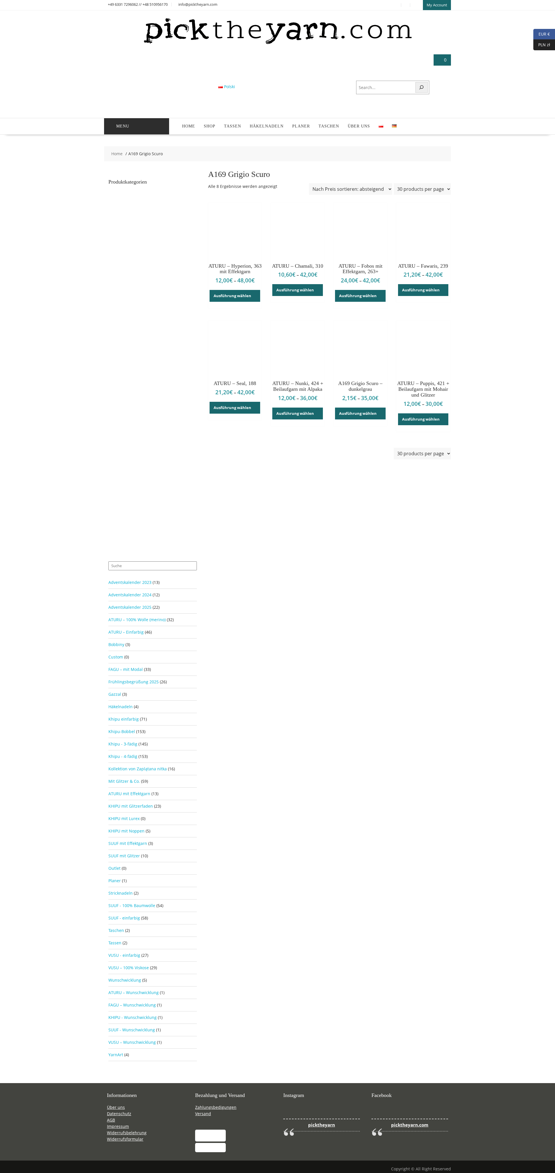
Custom (115, 657)
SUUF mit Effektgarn (127, 843)
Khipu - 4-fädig (122, 756)
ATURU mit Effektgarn (129, 793)
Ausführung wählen (232, 295)
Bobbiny (116, 644)
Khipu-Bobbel (121, 731)
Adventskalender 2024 (129, 594)
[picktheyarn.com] (278, 44)
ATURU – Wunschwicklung (133, 992)
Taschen (329, 126)
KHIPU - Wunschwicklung (132, 1017)
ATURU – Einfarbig (126, 632)
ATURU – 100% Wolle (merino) (137, 619)
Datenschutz (119, 1113)
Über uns (359, 126)
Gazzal (114, 694)
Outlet (114, 868)
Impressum (118, 1126)
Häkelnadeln (267, 126)
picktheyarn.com (409, 1125)
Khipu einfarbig (123, 719)
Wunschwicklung (124, 980)
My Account (437, 5)
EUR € (541, 34)
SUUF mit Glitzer (124, 856)
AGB (111, 1120)
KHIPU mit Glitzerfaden (130, 806)
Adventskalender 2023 (129, 582)
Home (188, 126)
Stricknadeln (120, 893)
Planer (301, 126)
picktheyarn (321, 1125)
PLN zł (541, 44)
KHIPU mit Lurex (124, 818)
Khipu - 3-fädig (122, 744)
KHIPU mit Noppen (126, 831)
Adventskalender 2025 (129, 607)
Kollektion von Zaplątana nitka (137, 768)
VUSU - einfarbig (124, 955)
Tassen (232, 126)
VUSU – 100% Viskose (128, 967)
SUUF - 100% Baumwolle (131, 905)
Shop (209, 126)
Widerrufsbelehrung (127, 1132)
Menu (122, 126)
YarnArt (115, 1054)
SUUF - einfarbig (124, 918)
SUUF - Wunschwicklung (131, 1030)
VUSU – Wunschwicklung (132, 1042)
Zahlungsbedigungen (215, 1107)
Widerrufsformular (125, 1139)
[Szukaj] (421, 87)
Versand (203, 1113)
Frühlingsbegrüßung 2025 (133, 681)
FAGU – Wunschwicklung (132, 1005)
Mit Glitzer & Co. (124, 781)
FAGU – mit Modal (125, 669)
